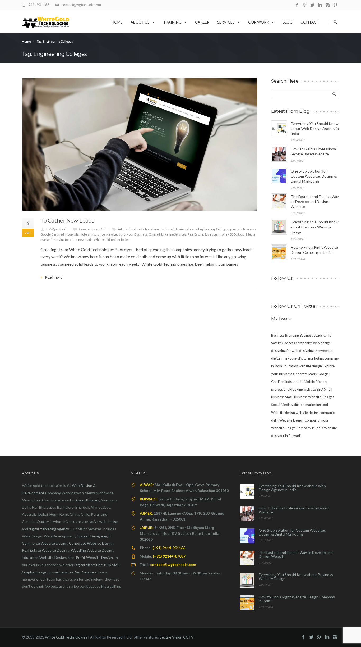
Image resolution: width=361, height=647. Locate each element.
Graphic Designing (92, 536)
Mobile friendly (315, 381)
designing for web (284, 351)
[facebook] (297, 5)
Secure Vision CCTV (177, 637)
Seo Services (85, 572)
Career (202, 22)
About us (140, 22)
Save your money (217, 234)
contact (309, 22)
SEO (233, 234)
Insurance (98, 234)
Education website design (302, 366)
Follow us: (282, 278)
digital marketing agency (49, 529)
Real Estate (195, 234)
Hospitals (71, 234)
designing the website (315, 351)
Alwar (80, 500)
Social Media (281, 404)
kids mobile (294, 381)
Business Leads (186, 229)
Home (117, 22)
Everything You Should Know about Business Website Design (315, 227)
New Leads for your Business (126, 234)
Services (226, 22)
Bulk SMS (111, 565)
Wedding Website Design (92, 550)
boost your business (159, 229)
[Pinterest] (335, 5)
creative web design (101, 521)
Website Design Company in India (297, 428)
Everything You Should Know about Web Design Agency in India (315, 128)
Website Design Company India (303, 420)
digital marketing (284, 358)
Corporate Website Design (91, 543)
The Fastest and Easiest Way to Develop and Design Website (315, 201)
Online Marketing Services (167, 234)
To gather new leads (67, 221)
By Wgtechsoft (56, 229)
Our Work (258, 22)
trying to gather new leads (74, 240)
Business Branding (285, 335)
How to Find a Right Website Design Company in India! (297, 599)
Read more (53, 277)
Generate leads (305, 374)
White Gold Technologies (111, 240)
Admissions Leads (131, 229)
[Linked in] (320, 5)
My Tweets (281, 318)
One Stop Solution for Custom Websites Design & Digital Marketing (314, 176)
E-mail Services (61, 572)
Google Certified (52, 234)
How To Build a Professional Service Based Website (294, 510)
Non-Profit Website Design (90, 557)
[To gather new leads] (139, 144)
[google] (304, 5)
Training (172, 22)
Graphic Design (34, 572)
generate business (243, 229)
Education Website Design (44, 557)
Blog (288, 22)
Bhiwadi (92, 500)
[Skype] (327, 5)
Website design (283, 412)
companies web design (313, 343)
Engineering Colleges (213, 229)
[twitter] (312, 5)
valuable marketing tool (309, 404)
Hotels (84, 234)
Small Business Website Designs (309, 397)
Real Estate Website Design (45, 550)
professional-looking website (293, 389)
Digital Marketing (88, 565)
